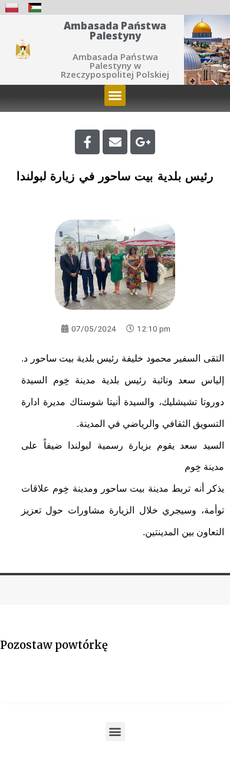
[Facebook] (87, 142)
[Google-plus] (142, 142)
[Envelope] (115, 142)
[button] (115, 95)
